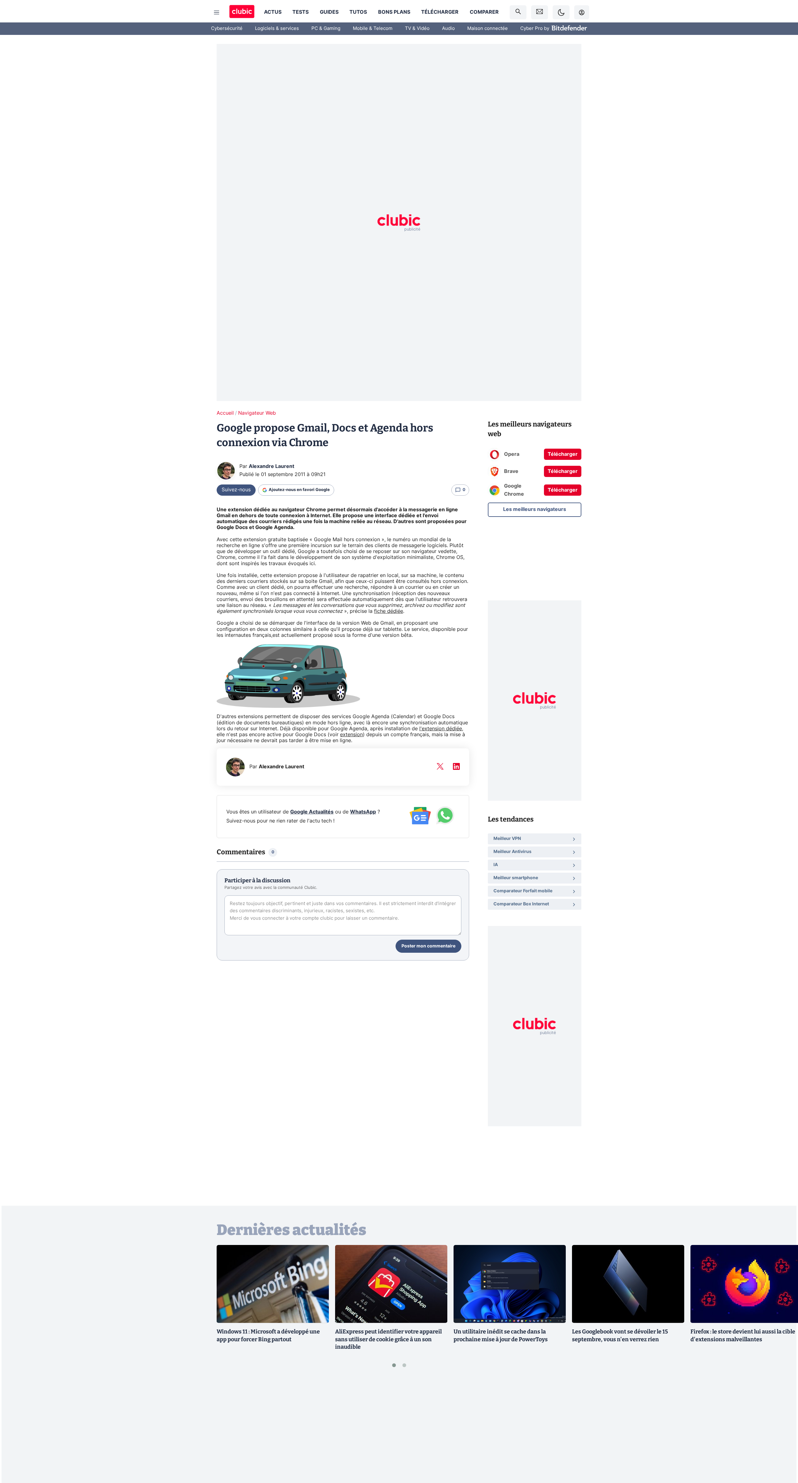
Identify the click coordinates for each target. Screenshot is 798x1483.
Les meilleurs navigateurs (534, 509)
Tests (300, 12)
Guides (329, 12)
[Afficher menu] (216, 12)
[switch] (561, 12)
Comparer (484, 12)
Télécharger (440, 12)
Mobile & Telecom (372, 28)
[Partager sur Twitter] (782, 1450)
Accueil (225, 413)
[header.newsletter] (539, 12)
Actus (272, 12)
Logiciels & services (277, 28)
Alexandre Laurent (271, 466)
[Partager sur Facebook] (782, 1429)
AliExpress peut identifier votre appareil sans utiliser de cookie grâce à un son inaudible (388, 1339)
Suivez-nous (236, 489)
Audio (448, 28)
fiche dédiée (388, 611)
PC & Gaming (325, 28)
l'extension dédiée (440, 728)
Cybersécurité (227, 28)
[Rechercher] (518, 12)
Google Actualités (312, 811)
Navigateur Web (257, 413)
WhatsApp (363, 811)
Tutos (358, 12)
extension (351, 734)
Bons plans (394, 12)
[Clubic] (242, 12)
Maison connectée (487, 28)
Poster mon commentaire (428, 946)
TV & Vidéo (417, 28)
